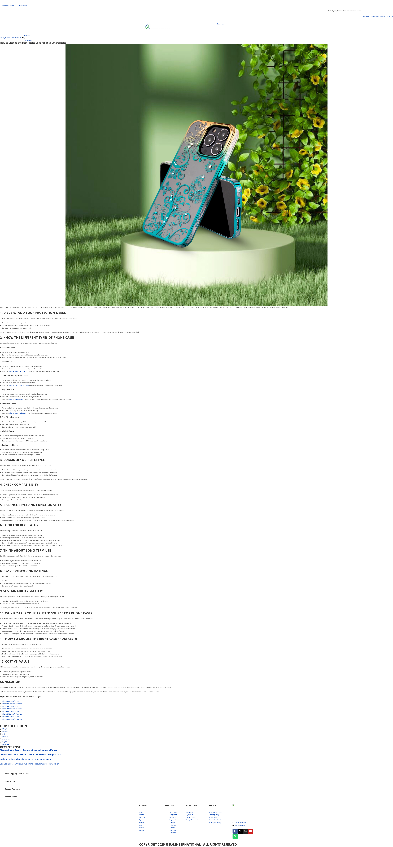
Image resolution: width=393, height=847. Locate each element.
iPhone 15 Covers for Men (10, 711)
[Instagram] (245, 831)
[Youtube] (250, 831)
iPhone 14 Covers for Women (12, 709)
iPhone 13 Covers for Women (12, 704)
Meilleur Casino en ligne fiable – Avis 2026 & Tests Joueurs (26, 759)
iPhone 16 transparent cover (19, 385)
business (27, 35)
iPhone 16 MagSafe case (17, 413)
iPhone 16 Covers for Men (10, 717)
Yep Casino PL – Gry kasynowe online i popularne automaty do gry (29, 764)
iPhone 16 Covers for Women (12, 719)
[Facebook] (235, 831)
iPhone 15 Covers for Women (12, 714)
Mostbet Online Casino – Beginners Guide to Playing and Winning (29, 750)
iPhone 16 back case (16, 399)
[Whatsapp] (235, 836)
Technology (28, 40)
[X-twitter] (240, 831)
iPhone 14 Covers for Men (10, 706)
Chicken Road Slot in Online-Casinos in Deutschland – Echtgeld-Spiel (30, 754)
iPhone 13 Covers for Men (10, 701)
